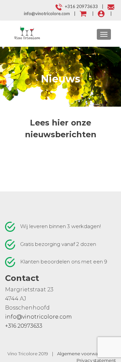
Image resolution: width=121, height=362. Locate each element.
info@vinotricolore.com (38, 317)
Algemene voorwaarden (84, 353)
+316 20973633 (23, 326)
